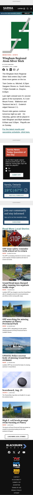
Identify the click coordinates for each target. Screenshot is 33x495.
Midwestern (6, 55)
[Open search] (28, 9)
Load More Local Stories (16, 436)
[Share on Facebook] (3, 69)
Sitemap (16, 493)
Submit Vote (16, 175)
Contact (16, 477)
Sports (15, 55)
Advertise (16, 485)
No (9, 168)
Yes (9, 171)
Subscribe (16, 222)
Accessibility (16, 479)
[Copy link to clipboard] (18, 69)
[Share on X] (7, 69)
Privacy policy (16, 490)
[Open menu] (31, 9)
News (4, 253)
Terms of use (16, 487)
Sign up (27, 13)
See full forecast (16, 195)
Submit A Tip (16, 482)
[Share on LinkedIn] (11, 69)
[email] (14, 69)
